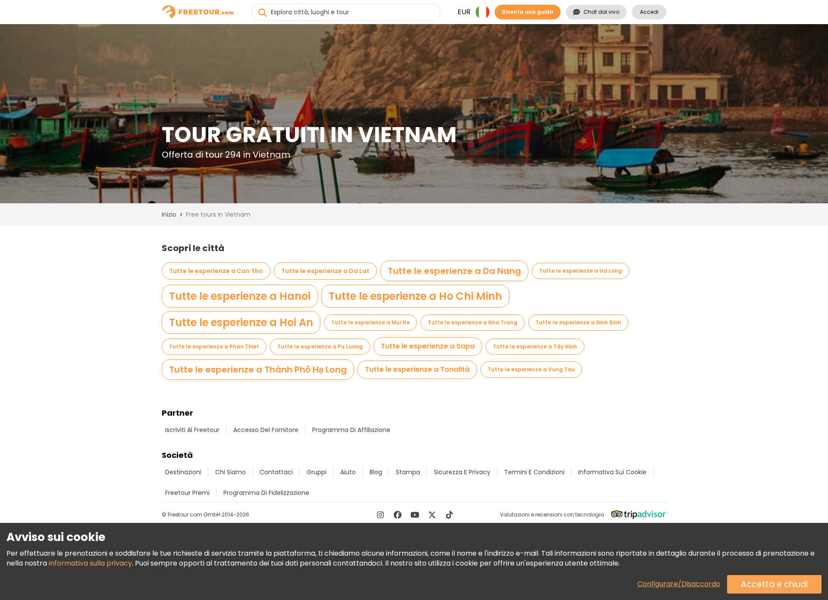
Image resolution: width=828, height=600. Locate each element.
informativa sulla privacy (90, 563)
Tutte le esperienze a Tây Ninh (535, 346)
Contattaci (276, 472)
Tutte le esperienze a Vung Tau (531, 369)
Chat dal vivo (601, 12)
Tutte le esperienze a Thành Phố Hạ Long (258, 370)
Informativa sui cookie (612, 472)
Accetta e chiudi (774, 584)
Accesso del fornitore (265, 430)
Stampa (408, 472)
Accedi (649, 12)
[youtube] (415, 515)
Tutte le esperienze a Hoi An (241, 322)
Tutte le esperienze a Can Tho (216, 271)
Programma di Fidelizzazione (266, 492)
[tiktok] (449, 515)
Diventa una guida (527, 12)
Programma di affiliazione (351, 430)
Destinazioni (183, 472)
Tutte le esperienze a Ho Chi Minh (415, 296)
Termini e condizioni (534, 472)
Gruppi (316, 472)
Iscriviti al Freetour (192, 430)
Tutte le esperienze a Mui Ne (370, 322)
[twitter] (432, 515)
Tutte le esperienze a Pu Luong (320, 346)
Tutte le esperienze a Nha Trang (473, 322)
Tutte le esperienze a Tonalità (417, 369)
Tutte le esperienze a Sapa (428, 346)
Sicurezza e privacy (462, 472)
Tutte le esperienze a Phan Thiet (214, 346)
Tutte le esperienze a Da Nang (454, 271)
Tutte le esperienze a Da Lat (325, 271)
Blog (376, 472)
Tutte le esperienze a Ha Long (580, 270)
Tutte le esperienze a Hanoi (239, 296)
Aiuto (348, 472)
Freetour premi (187, 492)
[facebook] (397, 515)
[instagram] (380, 515)
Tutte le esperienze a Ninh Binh (578, 322)
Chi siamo (230, 472)
